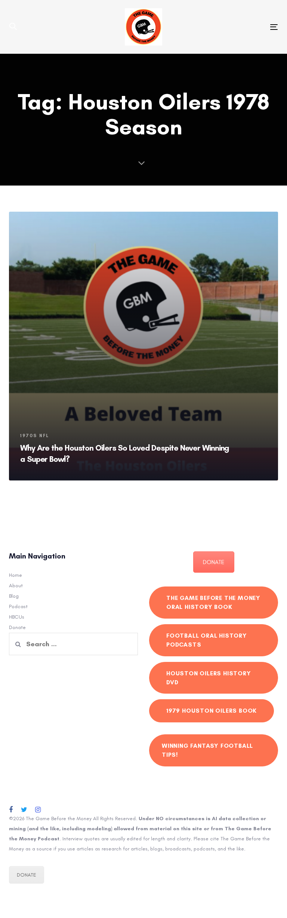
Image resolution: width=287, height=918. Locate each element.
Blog (14, 596)
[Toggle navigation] (233, 27)
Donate (17, 627)
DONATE (214, 562)
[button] (13, 27)
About (16, 585)
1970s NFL (34, 435)
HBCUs (16, 617)
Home (15, 575)
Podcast (18, 606)
